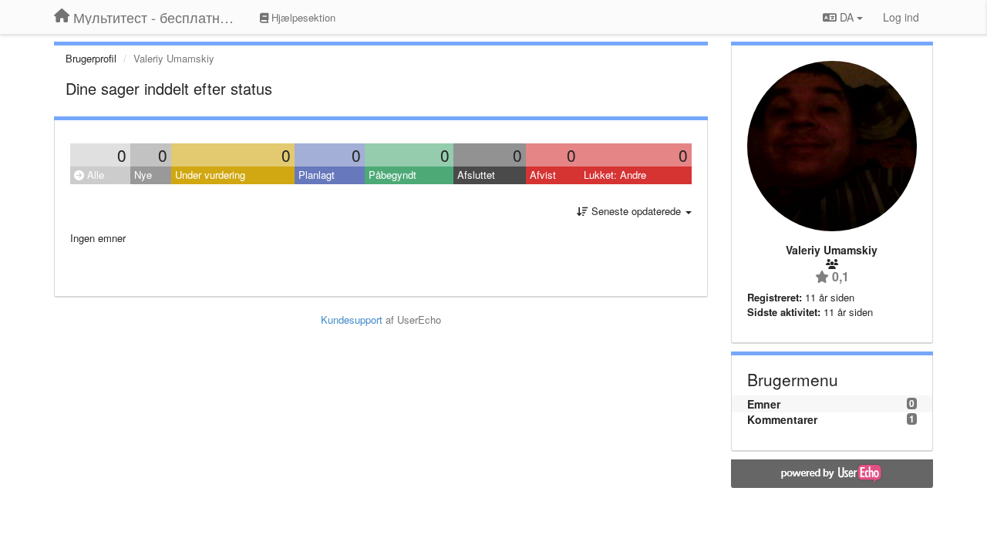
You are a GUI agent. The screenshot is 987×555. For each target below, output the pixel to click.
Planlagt (316, 174)
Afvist (543, 174)
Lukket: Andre (615, 174)
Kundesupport (351, 319)
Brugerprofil (91, 58)
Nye (143, 174)
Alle (94, 174)
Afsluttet (476, 174)
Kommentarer (782, 419)
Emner (763, 404)
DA (847, 17)
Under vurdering (210, 174)
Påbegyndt (392, 174)
